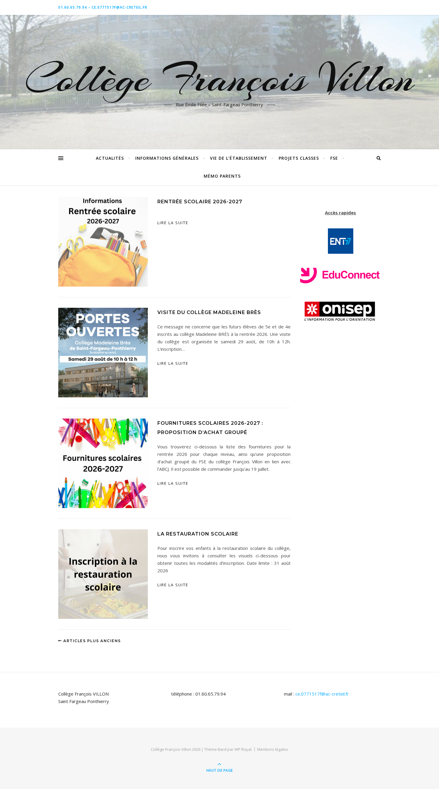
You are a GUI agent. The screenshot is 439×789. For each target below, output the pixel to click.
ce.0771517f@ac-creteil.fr (322, 694)
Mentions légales (272, 749)
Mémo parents (222, 176)
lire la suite (172, 222)
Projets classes (299, 158)
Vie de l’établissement (238, 158)
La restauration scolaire (197, 534)
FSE (334, 158)
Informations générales (167, 158)
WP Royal (242, 749)
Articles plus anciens (91, 641)
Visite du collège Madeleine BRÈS (209, 312)
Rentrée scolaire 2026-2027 (199, 201)
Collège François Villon (219, 78)
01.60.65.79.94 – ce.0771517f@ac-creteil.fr (102, 7)
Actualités (110, 158)
